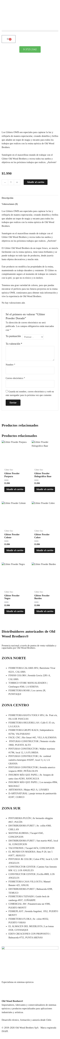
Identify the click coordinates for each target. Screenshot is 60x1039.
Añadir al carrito (35, 182)
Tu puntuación (13, 336)
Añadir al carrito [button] (14, 489)
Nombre (10, 364)
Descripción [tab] (7, 198)
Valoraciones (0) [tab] (10, 204)
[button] (30, 31)
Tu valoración (14, 343)
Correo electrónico (15, 378)
